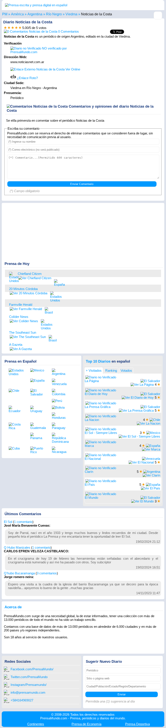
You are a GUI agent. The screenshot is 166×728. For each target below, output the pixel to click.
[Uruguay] (38, 409)
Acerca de (13, 607)
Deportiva (137, 724)
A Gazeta (15, 344)
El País (90, 484)
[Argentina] (59, 372)
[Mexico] (38, 370)
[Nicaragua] (59, 450)
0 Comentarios (68, 31)
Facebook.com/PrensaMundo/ (32, 669)
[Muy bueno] (16, 28)
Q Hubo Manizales (17, 547)
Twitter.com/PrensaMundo (29, 677)
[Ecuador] (16, 409)
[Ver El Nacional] (141, 462)
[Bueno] (12, 28)
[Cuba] (16, 448)
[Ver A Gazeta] (21, 348)
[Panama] (38, 436)
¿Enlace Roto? (27, 78)
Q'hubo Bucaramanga (19, 573)
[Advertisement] (125, 68)
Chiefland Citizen (30, 274)
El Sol (8, 522)
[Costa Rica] (16, 426)
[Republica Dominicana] (59, 438)
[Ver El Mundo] (142, 501)
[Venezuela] (59, 382)
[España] (57, 282)
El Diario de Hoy (96, 394)
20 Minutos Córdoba (23, 289)
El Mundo (91, 497)
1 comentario (23, 522)
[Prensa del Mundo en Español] (36, 5)
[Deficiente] (5, 28)
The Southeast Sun (22, 332)
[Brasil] (48, 310)
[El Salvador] (38, 392)
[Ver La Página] (142, 384)
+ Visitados (94, 370)
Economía (86, 724)
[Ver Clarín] (151, 475)
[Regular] (9, 28)
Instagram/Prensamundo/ (28, 685)
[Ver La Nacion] (148, 423)
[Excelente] (20, 28)
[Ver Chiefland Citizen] (35, 278)
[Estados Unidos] (12, 277)
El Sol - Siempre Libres (101, 433)
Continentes (35, 724)
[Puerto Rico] (38, 450)
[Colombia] (59, 392)
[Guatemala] (38, 426)
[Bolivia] (59, 407)
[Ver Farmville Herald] (26, 308)
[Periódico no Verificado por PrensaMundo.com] (100, 377)
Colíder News (18, 317)
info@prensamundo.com (28, 692)
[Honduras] (59, 415)
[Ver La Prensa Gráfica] (136, 410)
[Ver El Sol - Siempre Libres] (139, 436)
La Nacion (92, 420)
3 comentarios (47, 573)
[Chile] (16, 390)
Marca (89, 446)
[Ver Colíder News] (24, 321)
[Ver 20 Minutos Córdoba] (28, 293)
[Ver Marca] (151, 449)
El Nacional (93, 458)
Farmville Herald (20, 304)
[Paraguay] (59, 426)
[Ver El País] (150, 488)
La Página (92, 381)
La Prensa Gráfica (97, 407)
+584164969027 (22, 700)
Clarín (89, 471)
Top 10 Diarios (98, 361)
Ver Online (72, 69)
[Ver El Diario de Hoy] (138, 397)
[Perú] (59, 401)
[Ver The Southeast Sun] (28, 336)
